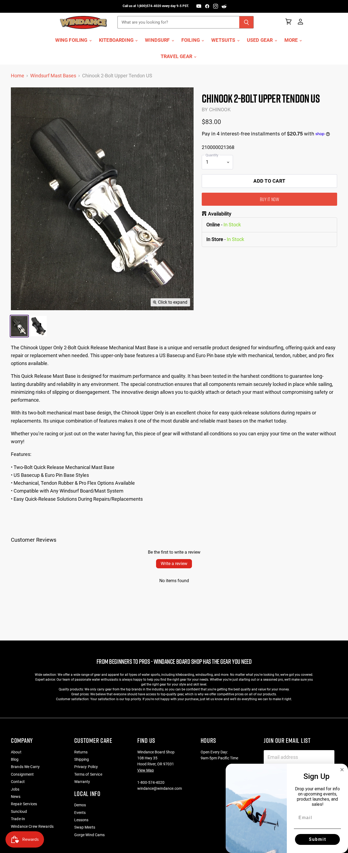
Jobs (15, 789)
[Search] (246, 22)
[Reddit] (224, 6)
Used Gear (260, 40)
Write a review (174, 563)
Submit (317, 839)
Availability (219, 214)
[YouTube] (198, 6)
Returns (81, 752)
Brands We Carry (25, 767)
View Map (145, 770)
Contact (18, 781)
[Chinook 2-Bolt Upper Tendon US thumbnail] (19, 326)
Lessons (81, 820)
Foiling (191, 40)
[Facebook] (207, 6)
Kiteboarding (117, 40)
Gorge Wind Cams (89, 835)
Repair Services (24, 804)
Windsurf (158, 40)
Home (17, 75)
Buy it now (269, 199)
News (16, 796)
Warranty (82, 781)
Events (80, 812)
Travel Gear (177, 56)
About (16, 752)
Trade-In (18, 819)
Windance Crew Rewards (32, 826)
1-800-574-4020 (150, 782)
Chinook (220, 109)
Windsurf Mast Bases (53, 75)
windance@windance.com (159, 788)
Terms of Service (88, 774)
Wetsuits (224, 40)
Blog (15, 759)
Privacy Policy (86, 767)
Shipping (81, 759)
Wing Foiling (72, 40)
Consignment (22, 774)
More (291, 40)
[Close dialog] (342, 769)
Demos (80, 805)
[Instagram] (215, 6)
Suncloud (19, 811)
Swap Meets (84, 827)
